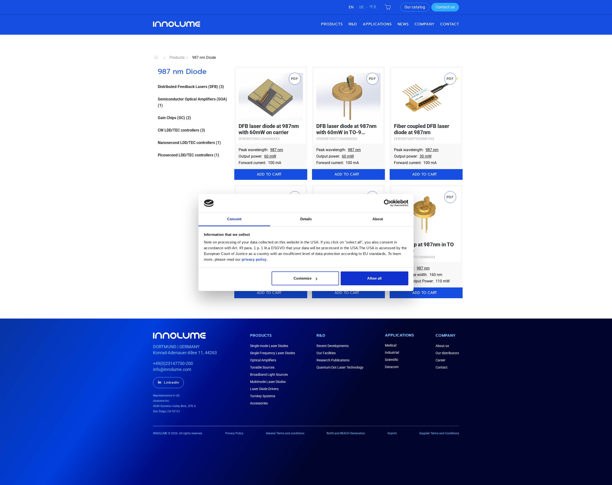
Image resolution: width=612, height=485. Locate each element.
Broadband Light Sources (269, 374)
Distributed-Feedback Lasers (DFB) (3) (191, 86)
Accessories (259, 403)
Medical (390, 345)
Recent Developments (333, 346)
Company (446, 335)
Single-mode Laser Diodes (269, 346)
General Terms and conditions (285, 433)
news (403, 24)
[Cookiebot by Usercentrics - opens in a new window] (387, 203)
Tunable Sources (262, 367)
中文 (373, 7)
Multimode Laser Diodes (268, 382)
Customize (302, 278)
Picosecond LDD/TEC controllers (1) (188, 155)
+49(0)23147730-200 (173, 363)
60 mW (270, 156)
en (351, 7)
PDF (294, 78)
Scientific (391, 360)
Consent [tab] (234, 219)
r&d (353, 24)
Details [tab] (306, 219)
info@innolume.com (172, 369)
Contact (449, 24)
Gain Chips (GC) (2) (174, 118)
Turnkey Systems (262, 396)
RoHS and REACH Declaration (346, 433)
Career (440, 360)
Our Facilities (326, 353)
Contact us (445, 7)
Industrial (392, 352)
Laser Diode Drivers (264, 389)
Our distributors (447, 353)
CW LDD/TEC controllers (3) (181, 130)
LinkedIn (171, 382)
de (361, 7)
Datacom (392, 367)
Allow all (374, 278)
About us (442, 346)
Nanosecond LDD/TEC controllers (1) (189, 142)
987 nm (276, 150)
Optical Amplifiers (263, 360)
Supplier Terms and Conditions (439, 433)
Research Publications (333, 360)
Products (332, 24)
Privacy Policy (234, 433)
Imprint (392, 433)
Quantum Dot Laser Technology (340, 367)
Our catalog (414, 7)
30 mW (426, 156)
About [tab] (377, 219)
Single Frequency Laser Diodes (272, 353)
